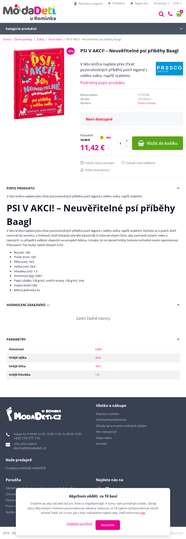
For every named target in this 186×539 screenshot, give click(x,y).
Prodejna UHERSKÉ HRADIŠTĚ (26, 468)
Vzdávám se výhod (79, 524)
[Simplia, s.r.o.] (170, 533)
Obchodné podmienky (111, 420)
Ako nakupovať (106, 432)
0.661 (98, 349)
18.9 (98, 366)
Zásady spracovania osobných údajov (121, 426)
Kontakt (101, 444)
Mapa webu (104, 438)
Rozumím (107, 525)
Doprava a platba (107, 414)
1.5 (97, 374)
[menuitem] (88, 3)
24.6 (98, 357)
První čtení (55, 39)
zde (142, 513)
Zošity (40, 39)
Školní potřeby (23, 39)
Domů (7, 39)
